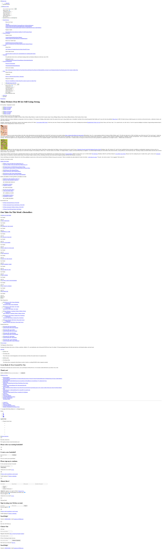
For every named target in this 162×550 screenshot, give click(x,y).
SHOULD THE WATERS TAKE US (10, 180)
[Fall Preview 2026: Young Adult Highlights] (12, 173)
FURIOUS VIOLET (7, 185)
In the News (14, 43)
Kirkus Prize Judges (24, 383)
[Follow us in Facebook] (3, 413)
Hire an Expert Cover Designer (49, 69)
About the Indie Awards (10, 53)
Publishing (13, 65)
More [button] (4, 71)
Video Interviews (6, 14)
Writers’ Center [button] (6, 386)
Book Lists (9, 380)
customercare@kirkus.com (18, 548)
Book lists (12, 31)
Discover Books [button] (6, 377)
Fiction (12, 25)
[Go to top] (3, 419)
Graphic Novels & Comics (23, 27)
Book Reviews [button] (6, 19)
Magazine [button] (5, 54)
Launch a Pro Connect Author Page (42, 387)
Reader (4, 486)
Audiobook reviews (7, 11)
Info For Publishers (24, 392)
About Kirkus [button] (6, 391)
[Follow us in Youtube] (3, 416)
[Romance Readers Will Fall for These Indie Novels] (13, 319)
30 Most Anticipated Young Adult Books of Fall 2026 (13, 204)
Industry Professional (7, 488)
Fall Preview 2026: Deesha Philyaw (13, 171)
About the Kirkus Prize (20, 49)
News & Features (6, 12)
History (30, 26)
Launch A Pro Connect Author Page (70, 69)
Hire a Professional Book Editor (9, 387)
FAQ (14, 392)
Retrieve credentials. (12, 476)
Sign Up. (13, 542)
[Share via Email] (6, 109)
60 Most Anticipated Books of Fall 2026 (11, 202)
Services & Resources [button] (7, 61)
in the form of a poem (92, 157)
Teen (17, 37)
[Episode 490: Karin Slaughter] (9, 326)
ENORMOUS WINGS (7, 196)
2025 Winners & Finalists (11, 49)
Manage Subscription (24, 60)
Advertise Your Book (59, 69)
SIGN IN (7, 3)
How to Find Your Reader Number (17, 533)
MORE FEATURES (5, 161)
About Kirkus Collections (18, 76)
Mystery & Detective (25, 25)
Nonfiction (18, 26)
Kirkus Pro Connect (18, 389)
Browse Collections (9, 76)
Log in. (12, 469)
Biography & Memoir (24, 26)
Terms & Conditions (7, 395)
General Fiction (9, 37)
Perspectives (11, 42)
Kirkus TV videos (38, 380)
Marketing (18, 65)
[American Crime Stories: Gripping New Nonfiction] (14, 315)
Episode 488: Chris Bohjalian (12, 334)
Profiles (7, 42)
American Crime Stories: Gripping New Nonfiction (13, 317)
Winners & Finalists (7, 383)
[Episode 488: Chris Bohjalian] (9, 333)
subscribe (2, 349)
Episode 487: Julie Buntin (11, 337)
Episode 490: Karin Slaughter (12, 327)
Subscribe (31, 60)
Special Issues (13, 60)
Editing (10, 65)
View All (7, 24)
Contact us (5, 393)
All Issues (18, 60)
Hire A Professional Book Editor (12, 69)
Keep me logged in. (5, 493)
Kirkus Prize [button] (5, 381)
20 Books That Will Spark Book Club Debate (12, 209)
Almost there (3, 467)
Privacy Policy (6, 394)
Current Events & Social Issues (12, 27)
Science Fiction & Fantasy (11, 26)
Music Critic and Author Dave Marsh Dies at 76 (17, 164)
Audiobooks (8, 25)
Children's (39, 27)
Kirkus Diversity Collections (8, 389)
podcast (4, 327)
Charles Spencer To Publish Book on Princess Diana (19, 168)
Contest (11, 392)
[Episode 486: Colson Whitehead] (10, 339)
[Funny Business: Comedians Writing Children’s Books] (14, 311)
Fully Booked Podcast (27, 43)
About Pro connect (22, 80)
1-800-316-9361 (7, 548)
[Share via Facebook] (7, 107)
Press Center (17, 392)
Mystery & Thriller (20, 38)
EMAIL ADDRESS (5, 373)
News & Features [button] (6, 33)
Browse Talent (16, 80)
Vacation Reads (29, 31)
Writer (4, 487)
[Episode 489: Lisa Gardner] (9, 329)
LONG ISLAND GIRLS (8, 190)
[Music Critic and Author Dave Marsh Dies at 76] (13, 163)
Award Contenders (19, 53)
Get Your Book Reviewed (24, 69)
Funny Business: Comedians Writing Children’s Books (14, 313)
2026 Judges (33, 53)
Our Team (8, 392)
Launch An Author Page (31, 80)
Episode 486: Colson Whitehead (12, 340)
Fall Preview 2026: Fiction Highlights (10, 304)
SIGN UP (23, 373)
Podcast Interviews (7, 15)
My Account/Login (26, 389)
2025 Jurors (27, 49)
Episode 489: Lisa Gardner (11, 330)
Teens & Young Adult (33, 27)
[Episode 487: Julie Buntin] (8, 336)
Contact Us (5, 402)
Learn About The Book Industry (55, 387)
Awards (15, 42)
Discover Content (9, 80)
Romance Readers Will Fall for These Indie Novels (13, 322)
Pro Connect (5, 16)
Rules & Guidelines (27, 53)
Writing (7, 65)
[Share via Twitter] (7, 108)
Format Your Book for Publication (36, 69)
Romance (31, 25)
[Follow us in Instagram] (3, 415)
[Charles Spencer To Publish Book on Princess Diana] (14, 166)
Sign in (2, 491)
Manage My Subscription (17, 385)
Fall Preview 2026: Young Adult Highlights (17, 174)
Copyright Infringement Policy (9, 396)
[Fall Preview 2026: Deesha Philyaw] (10, 170)
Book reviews (6, 10)
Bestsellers (8, 31)
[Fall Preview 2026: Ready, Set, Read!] (11, 306)
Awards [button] (4, 45)
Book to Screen (9, 43)
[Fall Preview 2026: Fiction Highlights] (11, 302)
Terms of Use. (21, 491)
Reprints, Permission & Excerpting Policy (7, 398)
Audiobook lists (17, 31)
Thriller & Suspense (17, 25)
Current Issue (8, 60)
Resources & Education (10, 63)
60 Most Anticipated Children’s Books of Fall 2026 (13, 207)
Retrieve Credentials (16, 540)
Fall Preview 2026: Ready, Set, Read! (10, 308)
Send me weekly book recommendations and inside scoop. (12, 492)
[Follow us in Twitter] (3, 414)
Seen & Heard (19, 42)
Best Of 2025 (23, 31)
